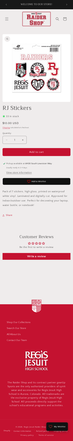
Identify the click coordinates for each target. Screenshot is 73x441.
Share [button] (9, 215)
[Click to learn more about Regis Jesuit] (36, 313)
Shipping (6, 128)
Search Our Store (16, 328)
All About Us (14, 334)
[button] (7, 19)
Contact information (22, 431)
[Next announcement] (66, 4)
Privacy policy (27, 435)
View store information (19, 172)
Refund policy (42, 431)
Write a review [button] (36, 256)
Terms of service (46, 435)
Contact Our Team (17, 340)
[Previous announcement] (6, 4)
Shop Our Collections (19, 322)
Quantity (7, 133)
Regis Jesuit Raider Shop (35, 427)
